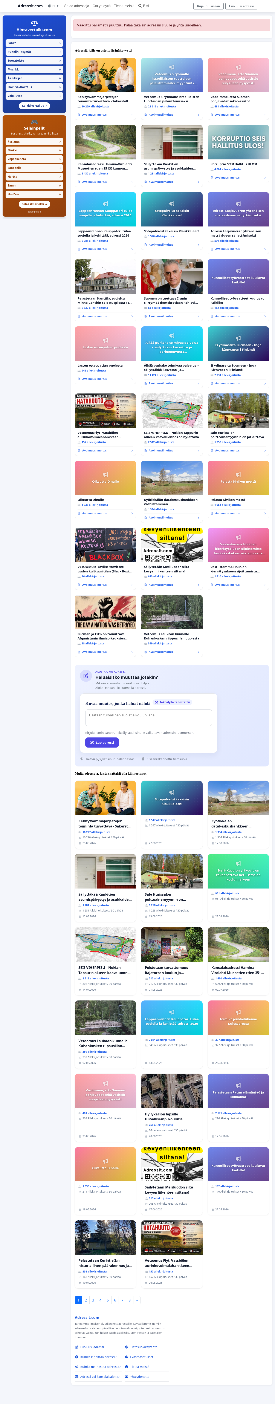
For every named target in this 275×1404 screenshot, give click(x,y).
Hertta (34, 177)
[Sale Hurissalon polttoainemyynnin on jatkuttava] (238, 424)
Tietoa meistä (124, 6)
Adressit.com (30, 6)
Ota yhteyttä (102, 6)
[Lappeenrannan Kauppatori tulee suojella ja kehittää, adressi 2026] (105, 223)
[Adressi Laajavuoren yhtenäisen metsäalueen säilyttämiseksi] (238, 223)
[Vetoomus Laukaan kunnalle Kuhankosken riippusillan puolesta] (171, 626)
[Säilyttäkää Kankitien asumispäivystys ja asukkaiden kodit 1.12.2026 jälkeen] (171, 156)
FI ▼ (55, 6)
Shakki (34, 150)
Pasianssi (34, 142)
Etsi (146, 6)
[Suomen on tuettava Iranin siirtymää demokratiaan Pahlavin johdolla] (171, 290)
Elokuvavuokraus (34, 87)
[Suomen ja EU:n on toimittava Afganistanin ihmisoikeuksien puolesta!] (105, 626)
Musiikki (34, 69)
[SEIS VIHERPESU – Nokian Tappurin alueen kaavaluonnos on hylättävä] (171, 424)
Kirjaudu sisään (208, 6)
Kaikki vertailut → (34, 106)
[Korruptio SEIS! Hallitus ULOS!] (238, 153)
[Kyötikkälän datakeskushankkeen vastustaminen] (171, 492)
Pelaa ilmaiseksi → (34, 204)
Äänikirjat (34, 78)
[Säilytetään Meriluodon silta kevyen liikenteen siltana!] (171, 559)
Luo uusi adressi (241, 6)
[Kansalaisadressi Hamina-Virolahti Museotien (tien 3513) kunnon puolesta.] (105, 156)
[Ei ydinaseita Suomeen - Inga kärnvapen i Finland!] (238, 357)
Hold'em (34, 194)
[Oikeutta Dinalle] (105, 489)
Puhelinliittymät (34, 52)
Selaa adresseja (76, 6)
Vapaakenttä (34, 159)
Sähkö (34, 43)
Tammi (34, 185)
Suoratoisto (34, 61)
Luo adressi (105, 742)
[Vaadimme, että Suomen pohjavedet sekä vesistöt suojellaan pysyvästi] (238, 89)
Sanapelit (34, 168)
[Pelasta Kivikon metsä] (238, 489)
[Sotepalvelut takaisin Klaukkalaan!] (171, 221)
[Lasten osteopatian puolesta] (105, 355)
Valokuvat (34, 96)
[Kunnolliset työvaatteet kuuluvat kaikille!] (238, 290)
